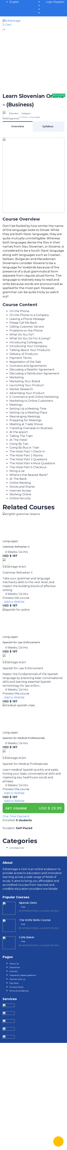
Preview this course (16, 598)
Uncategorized (16, 847)
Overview (17, 126)
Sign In (34, 1144)
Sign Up (24, 1144)
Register (59, 1)
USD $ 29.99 (50, 808)
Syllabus (47, 126)
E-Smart (23, 117)
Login (50, 1)
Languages (34, 117)
